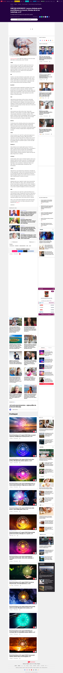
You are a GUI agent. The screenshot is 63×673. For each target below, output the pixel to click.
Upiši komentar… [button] (15, 409)
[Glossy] (27, 665)
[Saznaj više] (53, 229)
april (27, 245)
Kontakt (24, 667)
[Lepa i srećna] (31, 665)
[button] (35, 17)
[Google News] (51, 40)
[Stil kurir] (24, 665)
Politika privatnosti (44, 667)
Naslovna (11, 4)
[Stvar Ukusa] (46, 665)
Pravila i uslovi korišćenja (29, 667)
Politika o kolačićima (36, 667)
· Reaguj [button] (12, 535)
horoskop (16, 245)
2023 (30, 245)
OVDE (17, 202)
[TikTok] (48, 40)
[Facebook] (40, 40)
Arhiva (40, 667)
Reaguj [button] (41, 61)
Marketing (17, 667)
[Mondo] (3, 1)
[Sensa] (38, 665)
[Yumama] (42, 665)
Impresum (20, 667)
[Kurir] (16, 665)
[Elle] (22, 665)
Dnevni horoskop (24, 4)
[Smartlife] (34, 665)
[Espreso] (19, 665)
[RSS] (53, 40)
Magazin (15, 4)
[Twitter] (44, 40)
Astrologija (12, 245)
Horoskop (19, 4)
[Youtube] (46, 40)
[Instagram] (42, 40)
